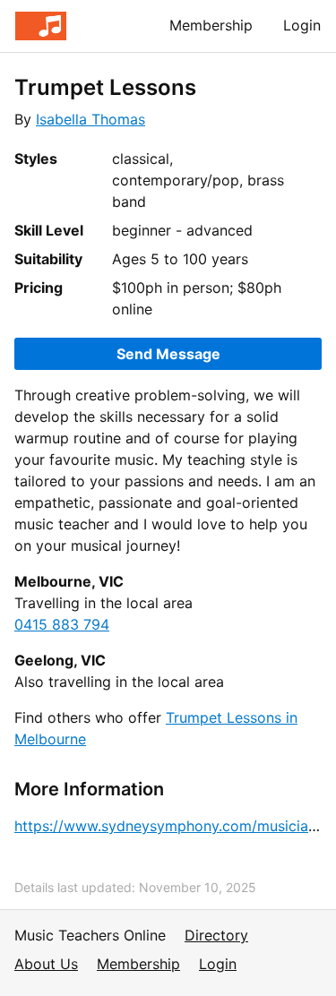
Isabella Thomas (90, 119)
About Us (46, 964)
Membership (211, 25)
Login (302, 25)
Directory (216, 935)
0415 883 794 (61, 624)
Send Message (168, 354)
